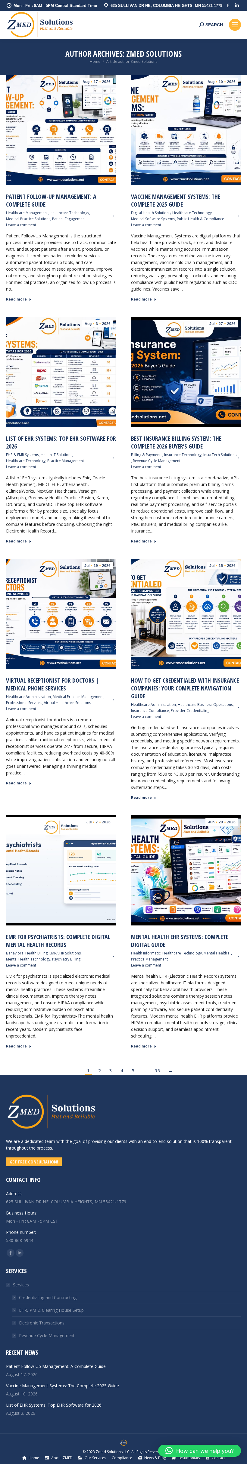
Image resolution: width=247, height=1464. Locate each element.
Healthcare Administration (28, 696)
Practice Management (65, 460)
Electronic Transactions (41, 1323)
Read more (16, 299)
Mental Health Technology (28, 959)
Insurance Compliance (150, 710)
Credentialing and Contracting (48, 1297)
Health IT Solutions (56, 454)
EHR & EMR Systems (22, 454)
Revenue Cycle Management (156, 460)
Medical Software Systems (153, 218)
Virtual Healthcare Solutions (67, 702)
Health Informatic (146, 953)
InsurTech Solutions (219, 454)
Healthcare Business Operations (205, 704)
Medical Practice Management (78, 696)
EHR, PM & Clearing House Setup (51, 1310)
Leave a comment (21, 224)
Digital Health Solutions (150, 212)
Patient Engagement (69, 218)
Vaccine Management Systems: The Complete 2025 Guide (175, 200)
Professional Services (24, 702)
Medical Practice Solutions (28, 218)
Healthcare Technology (69, 212)
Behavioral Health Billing (27, 953)
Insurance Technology (183, 454)
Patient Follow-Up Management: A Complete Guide (51, 200)
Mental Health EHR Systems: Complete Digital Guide (179, 941)
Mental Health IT (217, 953)
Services (21, 1285)
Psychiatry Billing (66, 959)
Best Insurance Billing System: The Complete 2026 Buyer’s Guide (176, 442)
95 (157, 1070)
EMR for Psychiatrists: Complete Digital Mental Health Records (58, 941)
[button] (199, 1451)
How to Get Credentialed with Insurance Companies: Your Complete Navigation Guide (185, 688)
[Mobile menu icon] (235, 25)
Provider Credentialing (190, 710)
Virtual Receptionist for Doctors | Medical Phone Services (52, 684)
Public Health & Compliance (200, 218)
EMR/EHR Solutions (65, 953)
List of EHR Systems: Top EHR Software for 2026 (61, 442)
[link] (51, 1131)
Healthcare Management (27, 212)
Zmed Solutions (154, 53)
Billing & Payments (146, 454)
